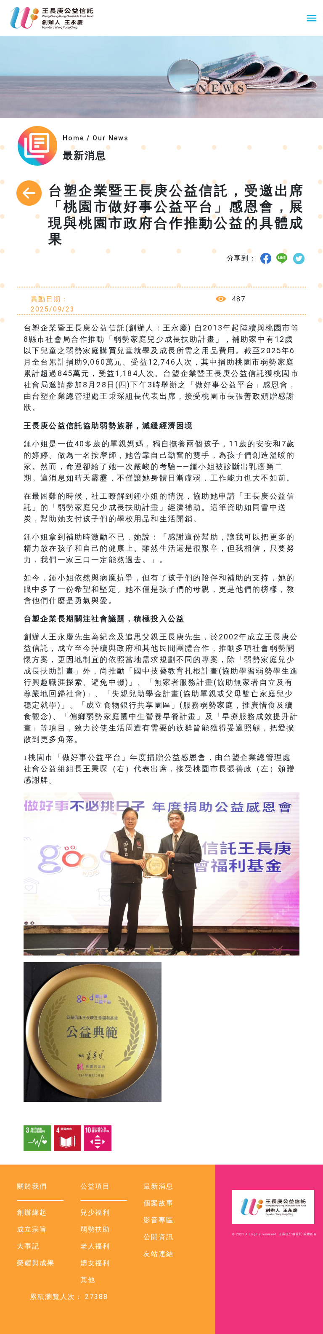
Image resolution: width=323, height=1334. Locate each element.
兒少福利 (95, 1212)
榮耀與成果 (36, 1263)
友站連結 (158, 1254)
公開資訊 (158, 1237)
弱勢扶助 (95, 1229)
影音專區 (158, 1220)
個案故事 (158, 1203)
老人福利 (95, 1246)
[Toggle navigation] (311, 18)
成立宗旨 (32, 1229)
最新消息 (158, 1186)
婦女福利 (95, 1263)
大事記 (28, 1246)
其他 (87, 1280)
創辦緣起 (32, 1212)
